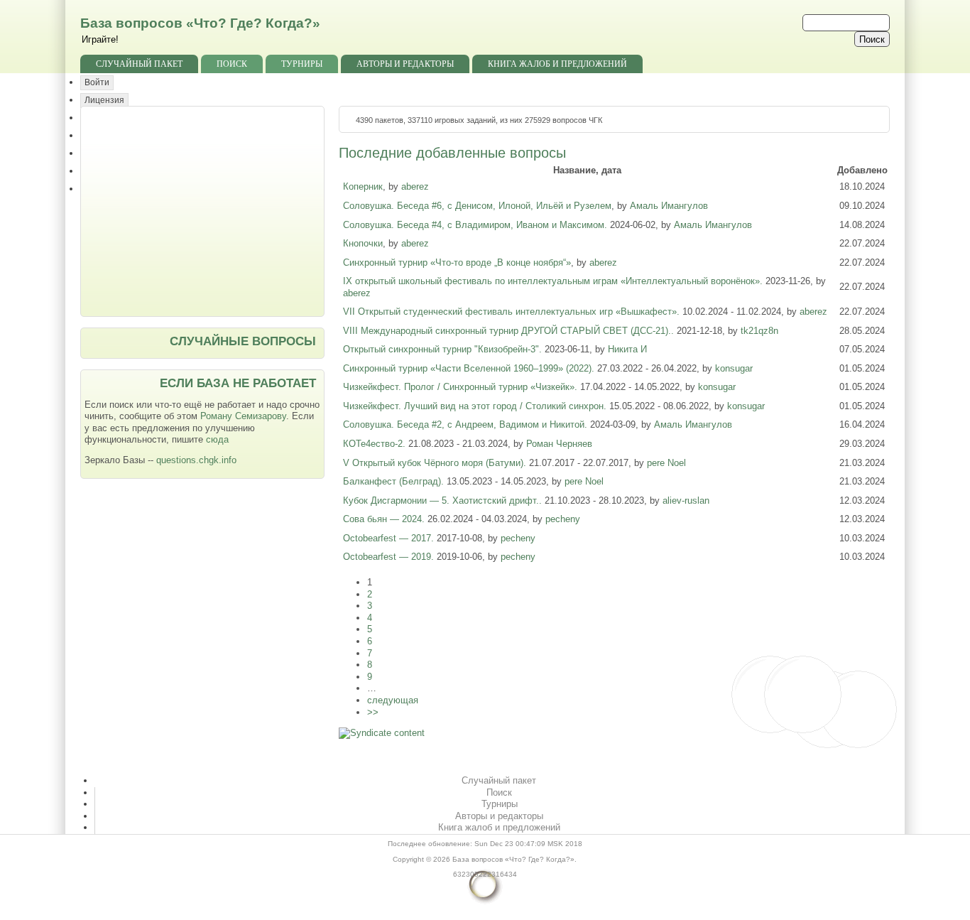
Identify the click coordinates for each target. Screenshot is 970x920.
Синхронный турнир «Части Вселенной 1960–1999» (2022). (470, 368)
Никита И (627, 349)
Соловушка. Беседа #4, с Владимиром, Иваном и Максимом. (476, 225)
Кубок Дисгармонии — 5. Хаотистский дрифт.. (444, 500)
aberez (415, 186)
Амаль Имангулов (669, 205)
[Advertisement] (204, 209)
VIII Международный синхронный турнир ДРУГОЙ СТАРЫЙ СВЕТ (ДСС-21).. (510, 330)
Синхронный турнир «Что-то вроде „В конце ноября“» (457, 262)
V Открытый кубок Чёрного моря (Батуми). (436, 463)
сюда (217, 439)
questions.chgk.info (196, 460)
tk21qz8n (759, 330)
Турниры (301, 64)
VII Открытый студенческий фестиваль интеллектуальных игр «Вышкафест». (512, 311)
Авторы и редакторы (405, 64)
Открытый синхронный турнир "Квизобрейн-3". (444, 349)
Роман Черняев (559, 443)
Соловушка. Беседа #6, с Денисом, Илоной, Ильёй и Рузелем (477, 205)
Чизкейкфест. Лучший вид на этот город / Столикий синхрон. (476, 406)
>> (372, 712)
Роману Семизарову (243, 416)
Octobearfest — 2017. (390, 538)
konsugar (734, 368)
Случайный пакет (139, 64)
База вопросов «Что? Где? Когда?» (200, 23)
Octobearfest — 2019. (390, 556)
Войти (97, 82)
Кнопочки (363, 243)
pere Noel (666, 463)
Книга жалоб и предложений (557, 64)
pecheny (562, 519)
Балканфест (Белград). (395, 481)
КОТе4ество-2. (375, 443)
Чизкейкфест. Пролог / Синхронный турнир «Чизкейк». (461, 386)
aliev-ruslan (686, 500)
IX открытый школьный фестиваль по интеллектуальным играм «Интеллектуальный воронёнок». (554, 281)
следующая (392, 700)
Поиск (232, 64)
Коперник (363, 186)
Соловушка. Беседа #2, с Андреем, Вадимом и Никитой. (466, 424)
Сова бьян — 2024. (385, 519)
